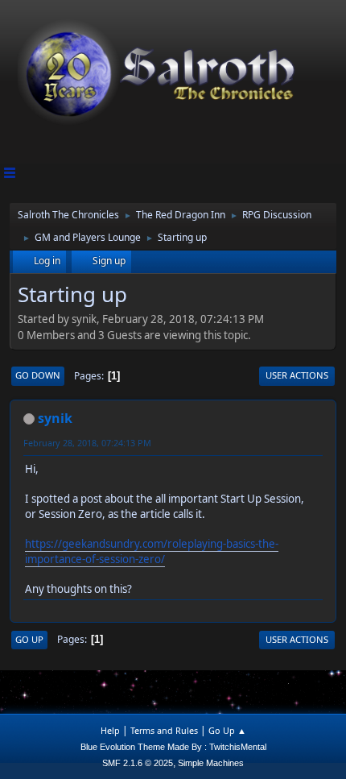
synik (55, 418)
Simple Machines (211, 763)
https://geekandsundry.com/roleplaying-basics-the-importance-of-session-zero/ (151, 551)
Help (110, 730)
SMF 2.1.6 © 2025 (137, 763)
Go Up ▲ (227, 730)
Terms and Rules (164, 730)
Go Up (29, 639)
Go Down (37, 375)
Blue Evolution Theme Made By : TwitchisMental (173, 747)
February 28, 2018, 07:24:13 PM (87, 443)
